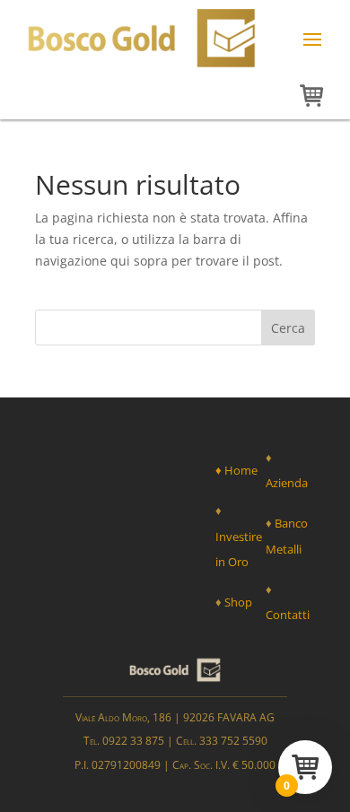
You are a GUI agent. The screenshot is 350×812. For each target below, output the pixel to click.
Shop (238, 602)
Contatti (288, 615)
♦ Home (236, 470)
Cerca (288, 327)
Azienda (287, 483)
